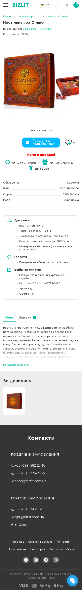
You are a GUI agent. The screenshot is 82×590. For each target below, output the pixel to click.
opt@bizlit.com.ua (29, 517)
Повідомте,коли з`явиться (44, 142)
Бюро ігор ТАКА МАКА (37, 28)
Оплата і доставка (40, 541)
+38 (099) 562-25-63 (30, 465)
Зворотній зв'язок (61, 549)
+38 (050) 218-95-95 (30, 509)
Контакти (63, 541)
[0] (29, 80)
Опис (9, 317)
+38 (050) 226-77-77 (30, 473)
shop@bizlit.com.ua (30, 481)
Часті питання (17, 549)
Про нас (18, 541)
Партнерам (37, 549)
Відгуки (27, 317)
